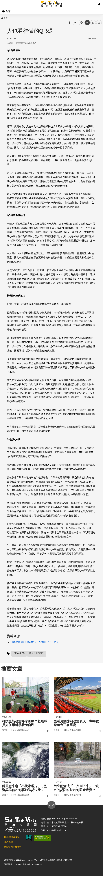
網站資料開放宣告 (12, 847)
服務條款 (8, 842)
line (80, 22)
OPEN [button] (51, 805)
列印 (93, 22)
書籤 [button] (99, 22)
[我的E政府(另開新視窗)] (29, 838)
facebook (69, 22)
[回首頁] (51, 4)
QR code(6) (19, 653)
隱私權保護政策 (11, 837)
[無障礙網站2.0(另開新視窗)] (42, 838)
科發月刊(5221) (36, 653)
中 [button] (87, 22)
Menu (4, 4)
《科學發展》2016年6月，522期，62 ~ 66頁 (35, 642)
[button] (99, 4)
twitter (75, 22)
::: (2, 18)
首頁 (6, 18)
